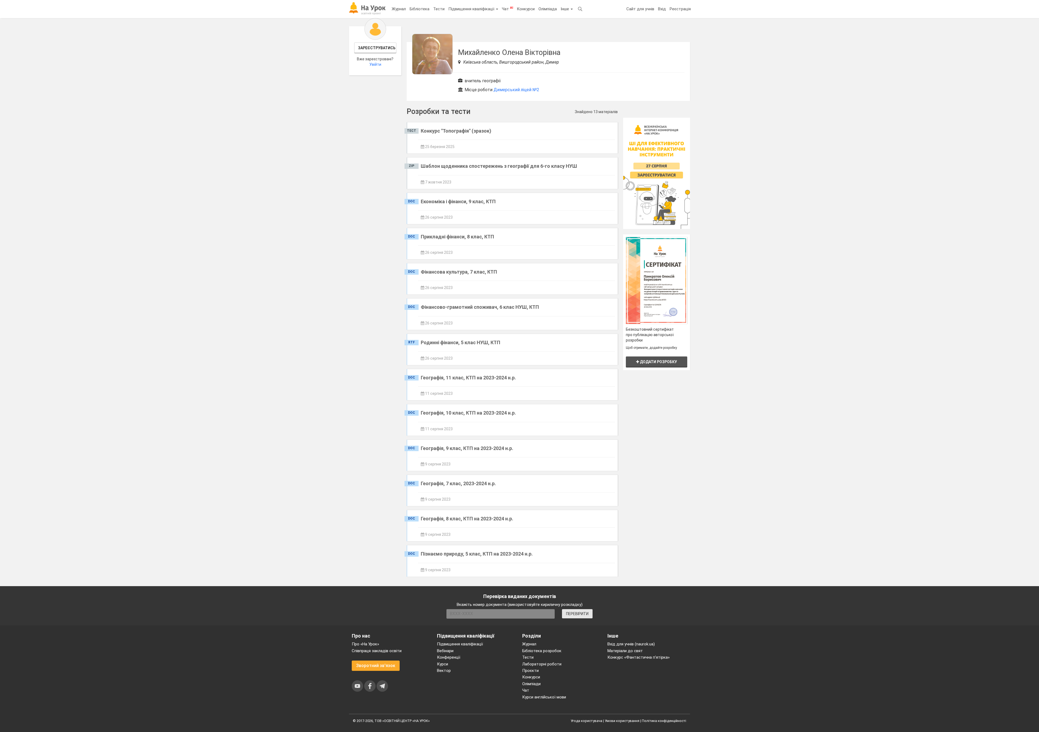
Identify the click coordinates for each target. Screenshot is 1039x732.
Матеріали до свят (625, 650)
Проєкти (530, 670)
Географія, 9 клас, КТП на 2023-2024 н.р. (467, 448)
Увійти (375, 64)
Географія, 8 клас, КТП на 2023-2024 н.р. (467, 518)
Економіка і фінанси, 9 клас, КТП (458, 201)
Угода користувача (586, 721)
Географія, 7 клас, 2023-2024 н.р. (458, 483)
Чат (507, 8)
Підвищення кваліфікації (471, 8)
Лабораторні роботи (541, 664)
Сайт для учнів (640, 8)
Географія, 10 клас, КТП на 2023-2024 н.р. (468, 413)
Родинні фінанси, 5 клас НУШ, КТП (460, 342)
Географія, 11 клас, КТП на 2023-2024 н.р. (468, 377)
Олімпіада (547, 8)
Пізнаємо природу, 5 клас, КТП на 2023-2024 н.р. (477, 554)
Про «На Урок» (365, 644)
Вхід (662, 8)
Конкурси (526, 8)
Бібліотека (419, 8)
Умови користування (622, 721)
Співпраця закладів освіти (377, 650)
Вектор (444, 670)
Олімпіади (531, 683)
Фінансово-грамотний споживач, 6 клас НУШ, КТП (480, 307)
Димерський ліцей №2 (516, 89)
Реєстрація (680, 8)
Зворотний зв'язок (375, 665)
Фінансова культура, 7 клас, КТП (459, 272)
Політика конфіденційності (664, 721)
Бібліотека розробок (541, 650)
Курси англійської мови (544, 697)
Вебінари (445, 650)
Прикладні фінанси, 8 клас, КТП (457, 236)
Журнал (399, 8)
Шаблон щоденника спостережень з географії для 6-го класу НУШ (499, 166)
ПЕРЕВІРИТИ (577, 614)
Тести (439, 8)
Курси (442, 664)
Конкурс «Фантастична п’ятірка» (638, 657)
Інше (565, 8)
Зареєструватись (377, 48)
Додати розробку (658, 362)
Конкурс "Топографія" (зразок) (456, 131)
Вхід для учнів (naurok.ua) (631, 644)
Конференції (448, 657)
